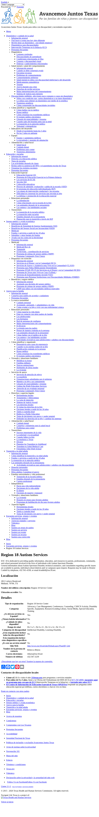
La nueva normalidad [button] (20, 300)
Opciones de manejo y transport (29, 493)
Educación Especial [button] (19, 173)
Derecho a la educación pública (24, 159)
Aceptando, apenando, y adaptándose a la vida (35, 305)
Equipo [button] (14, 135)
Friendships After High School (28, 449)
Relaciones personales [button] (20, 198)
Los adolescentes (23, 316)
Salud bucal (21, 145)
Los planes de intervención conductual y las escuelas (37, 191)
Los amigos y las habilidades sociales (31, 207)
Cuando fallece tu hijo (25, 437)
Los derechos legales (24, 405)
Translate (20, 7)
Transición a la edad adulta (17, 707)
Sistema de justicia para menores (29, 94)
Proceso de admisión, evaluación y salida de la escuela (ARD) (41, 186)
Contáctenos (11, 721)
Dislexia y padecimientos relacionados (32, 64)
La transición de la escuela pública (30, 212)
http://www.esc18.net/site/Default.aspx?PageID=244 (48, 646)
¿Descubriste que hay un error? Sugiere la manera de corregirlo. (27, 661)
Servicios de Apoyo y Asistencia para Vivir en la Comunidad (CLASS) (45, 265)
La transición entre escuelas (27, 214)
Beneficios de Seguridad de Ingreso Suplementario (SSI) (34, 226)
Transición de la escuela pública (29, 477)
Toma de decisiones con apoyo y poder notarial (35, 416)
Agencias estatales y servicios (23, 521)
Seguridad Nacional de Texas (18, 738)
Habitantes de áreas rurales (27, 367)
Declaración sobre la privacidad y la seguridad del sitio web (30, 778)
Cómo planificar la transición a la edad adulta (29, 456)
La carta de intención (25, 400)
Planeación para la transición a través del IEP (34, 219)
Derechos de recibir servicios (28, 89)
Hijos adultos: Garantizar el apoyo (25, 472)
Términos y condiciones (16, 764)
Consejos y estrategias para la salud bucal (33, 425)
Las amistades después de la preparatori (32, 333)
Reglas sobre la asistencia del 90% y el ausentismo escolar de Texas (38, 166)
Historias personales (19, 467)
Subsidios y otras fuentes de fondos (25, 235)
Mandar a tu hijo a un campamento (30, 381)
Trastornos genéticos (24, 103)
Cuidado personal (23, 303)
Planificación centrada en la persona (31, 349)
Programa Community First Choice (30, 256)
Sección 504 (21, 182)
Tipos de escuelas (18, 161)
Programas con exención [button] (21, 258)
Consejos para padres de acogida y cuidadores (30, 296)
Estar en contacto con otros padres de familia (34, 314)
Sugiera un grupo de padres (22, 528)
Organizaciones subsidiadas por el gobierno (34, 379)
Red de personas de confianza (28, 321)
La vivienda (21, 370)
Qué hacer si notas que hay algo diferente (28, 40)
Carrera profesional (24, 481)
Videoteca (15, 523)
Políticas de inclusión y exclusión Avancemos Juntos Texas (30, 742)
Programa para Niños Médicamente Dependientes (36, 268)
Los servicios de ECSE (25, 180)
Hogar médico (22, 112)
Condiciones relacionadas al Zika (29, 59)
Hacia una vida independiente (28, 486)
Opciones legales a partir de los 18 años (32, 409)
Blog (13, 525)
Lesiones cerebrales (24, 54)
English (4, 2)
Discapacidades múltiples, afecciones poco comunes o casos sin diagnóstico (42, 96)
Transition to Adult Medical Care (29, 446)
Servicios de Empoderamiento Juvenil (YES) (34, 275)
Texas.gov (10, 769)
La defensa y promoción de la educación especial (36, 196)
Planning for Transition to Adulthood (31, 444)
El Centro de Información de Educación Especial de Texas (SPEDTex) (36, 684)
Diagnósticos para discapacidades (25, 45)
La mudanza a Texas (24, 439)
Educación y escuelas (15, 700)
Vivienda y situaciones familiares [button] (24, 358)
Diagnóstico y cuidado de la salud (20, 698)
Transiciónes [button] (16, 210)
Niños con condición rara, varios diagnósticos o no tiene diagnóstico (44, 98)
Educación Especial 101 (26, 175)
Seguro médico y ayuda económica (20, 703)
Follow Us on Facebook (27, 782)
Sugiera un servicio (19, 530)
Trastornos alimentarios (25, 152)
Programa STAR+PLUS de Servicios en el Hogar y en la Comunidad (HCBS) (48, 270)
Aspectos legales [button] (18, 504)
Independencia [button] (17, 483)
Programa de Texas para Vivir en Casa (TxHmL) (36, 272)
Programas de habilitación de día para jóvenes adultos (38, 502)
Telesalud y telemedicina (26, 126)
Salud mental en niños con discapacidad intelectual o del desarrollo (43, 80)
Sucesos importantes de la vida (28, 432)
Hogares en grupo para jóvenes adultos (32, 500)
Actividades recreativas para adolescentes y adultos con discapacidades (45, 340)
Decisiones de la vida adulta (27, 488)
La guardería (21, 377)
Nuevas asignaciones (25, 365)
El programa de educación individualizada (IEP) (36, 189)
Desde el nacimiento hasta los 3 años (31, 131)
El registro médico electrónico (28, 117)
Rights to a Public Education (28, 414)
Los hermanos (22, 319)
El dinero (20, 490)
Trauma (19, 84)
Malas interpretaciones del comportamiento (33, 91)
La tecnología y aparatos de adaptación (32, 140)
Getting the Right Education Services (31, 386)
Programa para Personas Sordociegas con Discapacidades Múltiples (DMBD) (47, 277)
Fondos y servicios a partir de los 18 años (28, 233)
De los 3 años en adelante (26, 133)
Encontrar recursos (24, 73)
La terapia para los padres (26, 328)
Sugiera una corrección (20, 537)
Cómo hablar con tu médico (27, 110)
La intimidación (22, 200)
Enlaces (9, 760)
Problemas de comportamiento (28, 75)
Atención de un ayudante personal (30, 388)
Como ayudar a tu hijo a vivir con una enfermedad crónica (40, 307)
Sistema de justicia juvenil (27, 402)
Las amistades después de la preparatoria (32, 205)
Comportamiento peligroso (27, 77)
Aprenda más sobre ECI (81, 682)
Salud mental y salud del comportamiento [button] (28, 66)
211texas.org (36, 677)
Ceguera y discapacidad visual (28, 61)
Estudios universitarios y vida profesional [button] (28, 474)
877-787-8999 (78, 680)
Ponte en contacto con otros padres (15, 691)
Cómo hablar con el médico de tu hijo (31, 335)
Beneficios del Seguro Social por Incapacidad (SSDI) (33, 228)
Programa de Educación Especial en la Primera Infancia (39, 177)
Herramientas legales (24, 395)
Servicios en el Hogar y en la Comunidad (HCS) (36, 263)
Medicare (15, 231)
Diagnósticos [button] (16, 52)
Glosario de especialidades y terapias (31, 119)
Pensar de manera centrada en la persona (32, 330)
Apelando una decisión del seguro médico (33, 284)
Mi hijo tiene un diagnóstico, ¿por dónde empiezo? (31, 43)
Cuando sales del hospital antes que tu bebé (34, 122)
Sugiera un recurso (19, 535)
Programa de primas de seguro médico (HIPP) (35, 254)
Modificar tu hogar (24, 361)
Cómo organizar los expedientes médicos (33, 115)
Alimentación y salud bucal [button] (22, 142)
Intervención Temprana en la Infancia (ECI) (29, 47)
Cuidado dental (22, 147)
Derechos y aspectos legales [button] (22, 393)
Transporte (20, 249)
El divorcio (21, 326)
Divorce (19, 442)
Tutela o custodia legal (25, 412)
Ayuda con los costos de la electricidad (27, 238)
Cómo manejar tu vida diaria (28, 312)
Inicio (8, 544)
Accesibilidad (11, 734)
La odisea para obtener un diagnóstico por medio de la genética (42, 101)
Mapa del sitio (12, 756)
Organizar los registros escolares (24, 168)
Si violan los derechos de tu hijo (29, 407)
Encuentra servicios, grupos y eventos (21, 546)
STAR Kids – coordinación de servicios (32, 251)
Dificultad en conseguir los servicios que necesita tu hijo (39, 193)
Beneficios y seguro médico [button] (22, 279)
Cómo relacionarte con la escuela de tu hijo (33, 203)
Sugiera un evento (18, 532)
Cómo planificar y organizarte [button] (23, 108)
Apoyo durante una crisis (26, 87)
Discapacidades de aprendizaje (28, 57)
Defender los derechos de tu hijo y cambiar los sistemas (38, 419)
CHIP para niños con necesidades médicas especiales (37, 289)
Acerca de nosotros (14, 716)
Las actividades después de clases (25, 163)
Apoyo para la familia (15, 705)
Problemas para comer (25, 149)
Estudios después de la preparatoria (30, 217)
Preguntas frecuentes (19, 50)
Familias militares (23, 363)
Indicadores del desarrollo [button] (21, 128)
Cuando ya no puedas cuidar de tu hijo (32, 347)
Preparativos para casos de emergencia (32, 344)
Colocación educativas (25, 184)
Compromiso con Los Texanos (18, 725)
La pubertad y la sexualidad (27, 435)
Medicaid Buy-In (23, 247)
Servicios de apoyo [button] (19, 372)
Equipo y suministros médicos (28, 138)
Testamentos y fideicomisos (27, 398)
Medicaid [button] (15, 242)
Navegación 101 (13, 751)
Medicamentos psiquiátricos (27, 82)
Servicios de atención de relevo (29, 374)
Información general (19, 38)
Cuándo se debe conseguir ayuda (29, 70)
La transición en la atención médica (30, 124)
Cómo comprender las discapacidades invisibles (35, 105)
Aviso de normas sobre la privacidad (21, 747)
